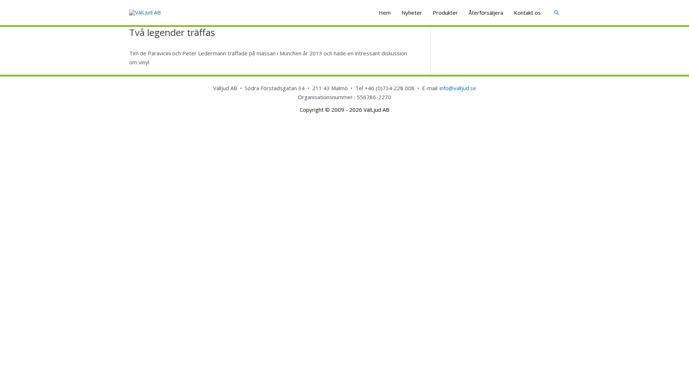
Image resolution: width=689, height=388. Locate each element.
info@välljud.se (458, 88)
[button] (556, 12)
